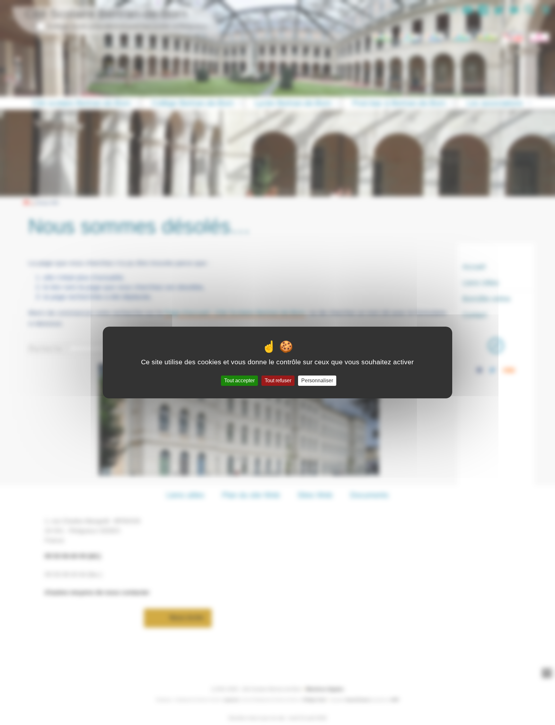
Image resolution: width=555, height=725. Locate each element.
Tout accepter (239, 380)
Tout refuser (278, 380)
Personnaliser (317, 380)
